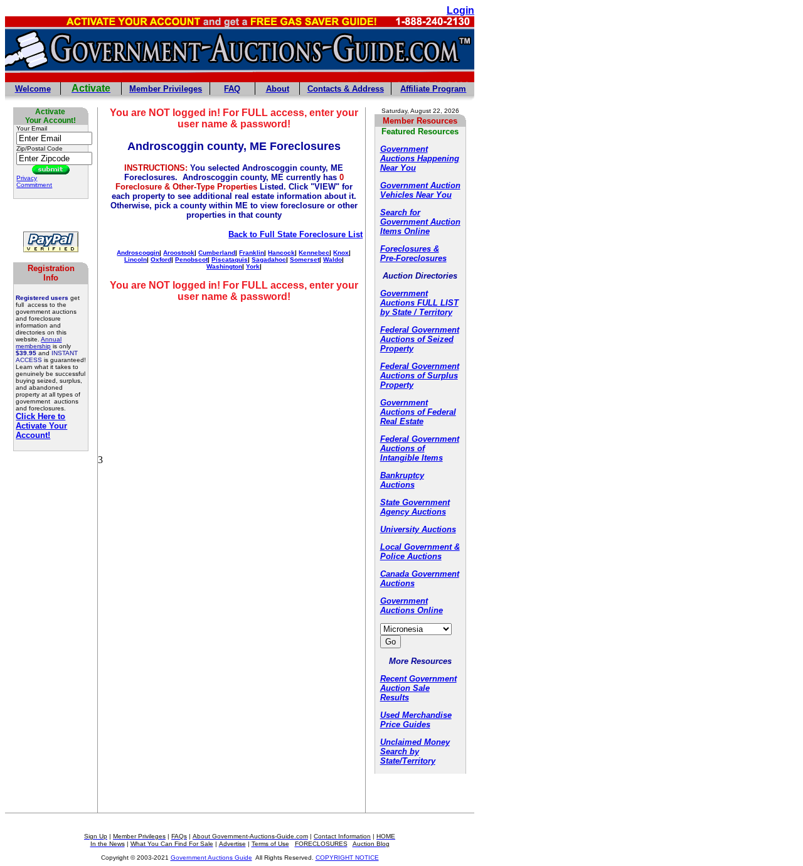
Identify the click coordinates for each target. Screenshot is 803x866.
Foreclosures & (409, 249)
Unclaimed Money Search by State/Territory (415, 751)
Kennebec (314, 252)
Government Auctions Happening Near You (419, 158)
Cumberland (216, 252)
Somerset (304, 259)
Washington (224, 266)
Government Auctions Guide (211, 857)
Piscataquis (229, 259)
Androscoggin (138, 252)
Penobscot (191, 259)
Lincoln (135, 259)
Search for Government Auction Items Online (420, 222)
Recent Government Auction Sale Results (418, 688)
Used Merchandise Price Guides (416, 719)
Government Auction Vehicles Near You (420, 190)
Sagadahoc (269, 259)
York (253, 266)
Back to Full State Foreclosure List (295, 234)
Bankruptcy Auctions (402, 480)
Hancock (281, 252)
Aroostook (178, 252)
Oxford (161, 259)
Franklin (251, 252)
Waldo (332, 259)
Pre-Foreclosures (413, 258)
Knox (341, 252)
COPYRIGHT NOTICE (347, 857)
